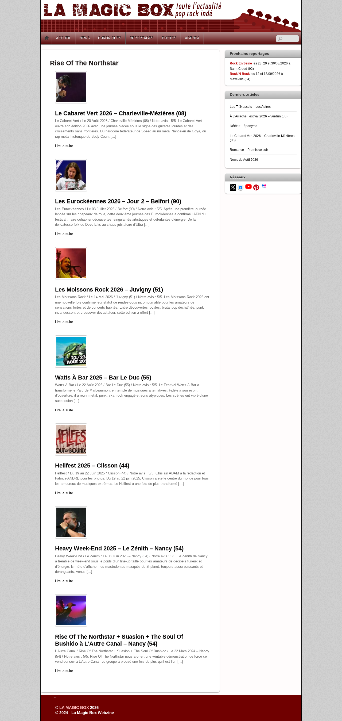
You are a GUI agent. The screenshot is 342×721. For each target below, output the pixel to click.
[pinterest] (256, 187)
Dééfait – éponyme (243, 126)
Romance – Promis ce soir (249, 149)
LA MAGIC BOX (74, 707)
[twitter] (233, 187)
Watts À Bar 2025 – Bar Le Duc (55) (103, 377)
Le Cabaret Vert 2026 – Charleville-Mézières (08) (120, 113)
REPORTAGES (142, 38)
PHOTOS (169, 38)
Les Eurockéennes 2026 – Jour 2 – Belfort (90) (118, 201)
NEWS (84, 38)
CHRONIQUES (109, 38)
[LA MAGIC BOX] (171, 30)
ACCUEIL (63, 38)
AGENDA (192, 38)
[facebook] (241, 187)
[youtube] (248, 186)
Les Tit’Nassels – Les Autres (250, 106)
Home (47, 38)
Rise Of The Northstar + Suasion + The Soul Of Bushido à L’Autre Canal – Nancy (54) (119, 640)
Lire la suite (64, 146)
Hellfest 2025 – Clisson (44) (92, 465)
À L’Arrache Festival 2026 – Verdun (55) (258, 116)
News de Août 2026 (244, 159)
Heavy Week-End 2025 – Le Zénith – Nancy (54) (119, 548)
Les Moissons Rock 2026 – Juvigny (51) (109, 289)
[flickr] (264, 185)
